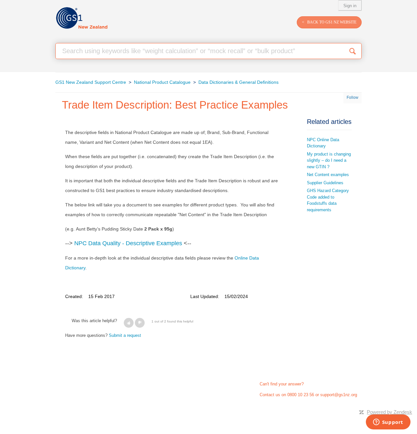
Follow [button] (352, 97)
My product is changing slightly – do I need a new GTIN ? (329, 160)
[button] (129, 323)
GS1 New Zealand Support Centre (90, 82)
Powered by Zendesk (389, 412)
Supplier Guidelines (325, 182)
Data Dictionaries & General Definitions (238, 82)
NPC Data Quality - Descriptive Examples (128, 243)
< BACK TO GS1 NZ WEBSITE (329, 22)
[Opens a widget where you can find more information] (388, 422)
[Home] (81, 18)
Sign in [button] (349, 5)
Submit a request (125, 335)
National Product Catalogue (162, 82)
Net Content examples (328, 174)
